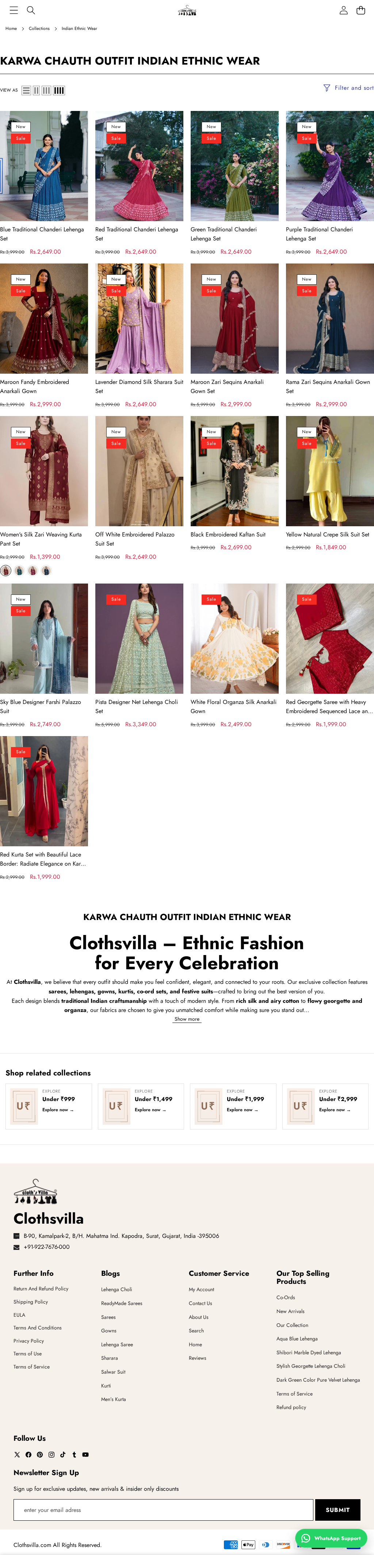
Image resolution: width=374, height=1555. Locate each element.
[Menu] (13, 10)
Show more (187, 1019)
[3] (46, 90)
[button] (360, 10)
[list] (26, 90)
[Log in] (343, 10)
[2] (36, 90)
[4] (59, 90)
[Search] (31, 10)
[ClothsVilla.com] (187, 10)
